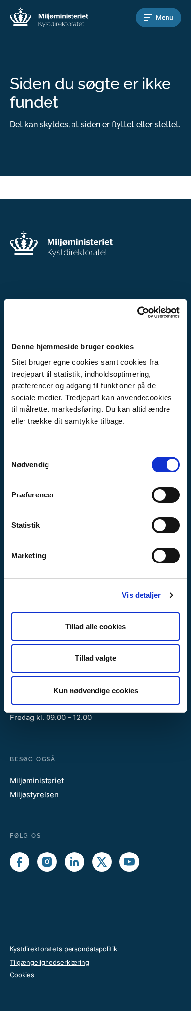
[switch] (166, 495)
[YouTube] (129, 862)
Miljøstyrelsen (34, 794)
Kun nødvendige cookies (95, 690)
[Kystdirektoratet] (49, 17)
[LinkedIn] (74, 862)
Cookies (22, 975)
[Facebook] (19, 862)
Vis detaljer (141, 595)
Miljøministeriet (37, 780)
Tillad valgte (95, 658)
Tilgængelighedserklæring (49, 962)
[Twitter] (102, 862)
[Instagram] (47, 862)
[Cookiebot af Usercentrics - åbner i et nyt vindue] (137, 312)
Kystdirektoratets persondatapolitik (63, 949)
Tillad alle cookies (95, 626)
